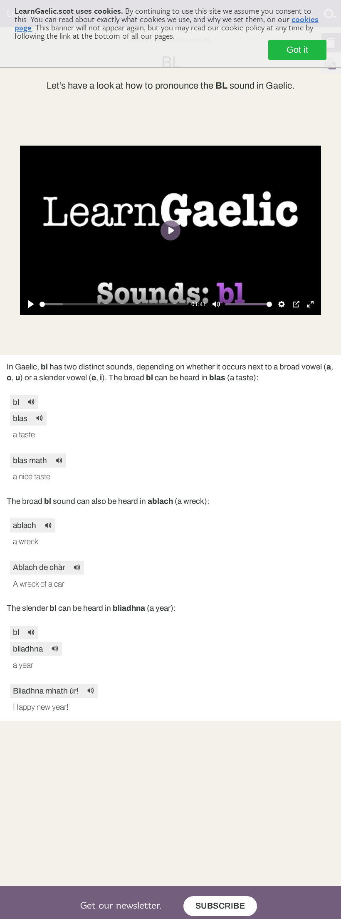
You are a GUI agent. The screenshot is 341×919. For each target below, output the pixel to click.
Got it (297, 50)
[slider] (114, 304)
